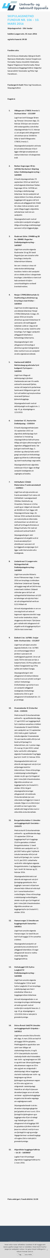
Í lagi (19, 1254)
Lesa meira (28, 1254)
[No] (47, 1250)
